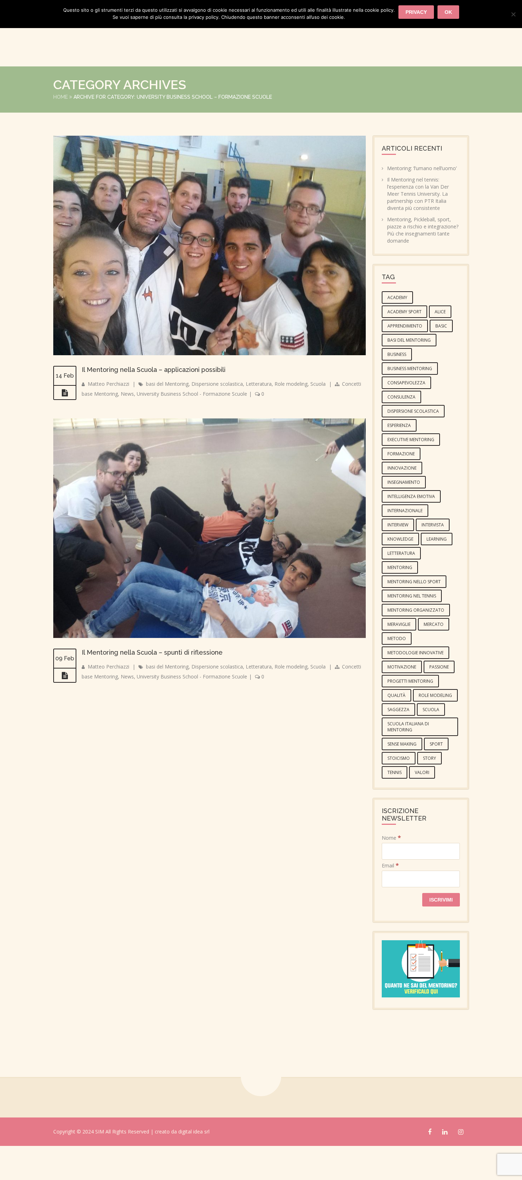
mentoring (399, 602)
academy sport (404, 346)
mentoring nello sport (414, 616)
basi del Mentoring (167, 418)
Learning (436, 574)
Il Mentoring (154, 77)
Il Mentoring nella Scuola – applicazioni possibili (153, 404)
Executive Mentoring (410, 474)
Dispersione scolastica (217, 418)
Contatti (448, 77)
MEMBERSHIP (373, 77)
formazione (401, 489)
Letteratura (259, 418)
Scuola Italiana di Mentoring (408, 762)
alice (440, 346)
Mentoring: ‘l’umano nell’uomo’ (422, 203)
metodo (396, 673)
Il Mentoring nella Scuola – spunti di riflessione (152, 687)
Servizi (279, 77)
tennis (394, 807)
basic (441, 361)
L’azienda (108, 77)
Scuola (318, 418)
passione (439, 702)
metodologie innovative (415, 687)
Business (396, 389)
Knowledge (400, 574)
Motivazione (401, 702)
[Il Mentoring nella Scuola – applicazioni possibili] (64, 428)
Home (60, 132)
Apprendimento (404, 361)
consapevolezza (406, 418)
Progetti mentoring (410, 716)
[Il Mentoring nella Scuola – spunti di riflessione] (64, 710)
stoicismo (398, 793)
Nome (391, 872)
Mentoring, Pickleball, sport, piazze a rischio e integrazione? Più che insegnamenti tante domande (422, 265)
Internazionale (405, 545)
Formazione (237, 77)
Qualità (396, 730)
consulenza (401, 432)
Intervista (433, 560)
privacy (416, 12)
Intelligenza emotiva (411, 531)
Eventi (197, 77)
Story (429, 793)
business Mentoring (409, 403)
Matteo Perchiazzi (108, 418)
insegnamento (403, 517)
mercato (434, 659)
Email (390, 900)
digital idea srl (194, 1166)
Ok (448, 12)
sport (436, 779)
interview (397, 560)
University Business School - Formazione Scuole (192, 428)
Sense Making (402, 779)
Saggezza (398, 744)
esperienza (399, 460)
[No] (513, 14)
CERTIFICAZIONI (322, 77)
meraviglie (398, 659)
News (412, 77)
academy (397, 332)
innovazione (402, 503)
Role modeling (291, 418)
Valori (422, 807)
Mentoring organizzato (415, 645)
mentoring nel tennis (411, 631)
